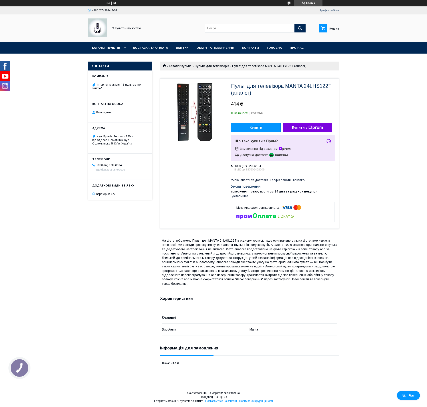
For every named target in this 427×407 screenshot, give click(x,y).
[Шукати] (300, 28)
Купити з (299, 127)
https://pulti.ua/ (105, 193)
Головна (274, 47)
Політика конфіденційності (256, 401)
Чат (412, 395)
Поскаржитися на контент (221, 401)
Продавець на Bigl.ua (213, 397)
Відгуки (182, 47)
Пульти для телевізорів (212, 66)
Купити (256, 127)
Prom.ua (234, 393)
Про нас (297, 47)
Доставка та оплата (150, 47)
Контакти (250, 47)
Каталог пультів (106, 47)
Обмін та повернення (215, 47)
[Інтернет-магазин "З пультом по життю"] (97, 36)
